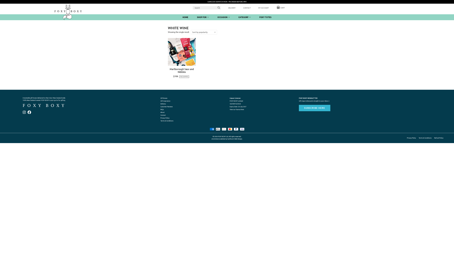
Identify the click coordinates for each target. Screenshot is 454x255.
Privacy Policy (164, 118)
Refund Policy (438, 138)
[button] (278, 8)
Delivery (232, 8)
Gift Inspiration (165, 101)
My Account (263, 8)
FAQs (162, 109)
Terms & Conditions (166, 121)
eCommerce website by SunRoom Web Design (227, 139)
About (162, 112)
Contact (247, 8)
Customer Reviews (166, 106)
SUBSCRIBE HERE (314, 108)
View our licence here (237, 109)
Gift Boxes (163, 98)
